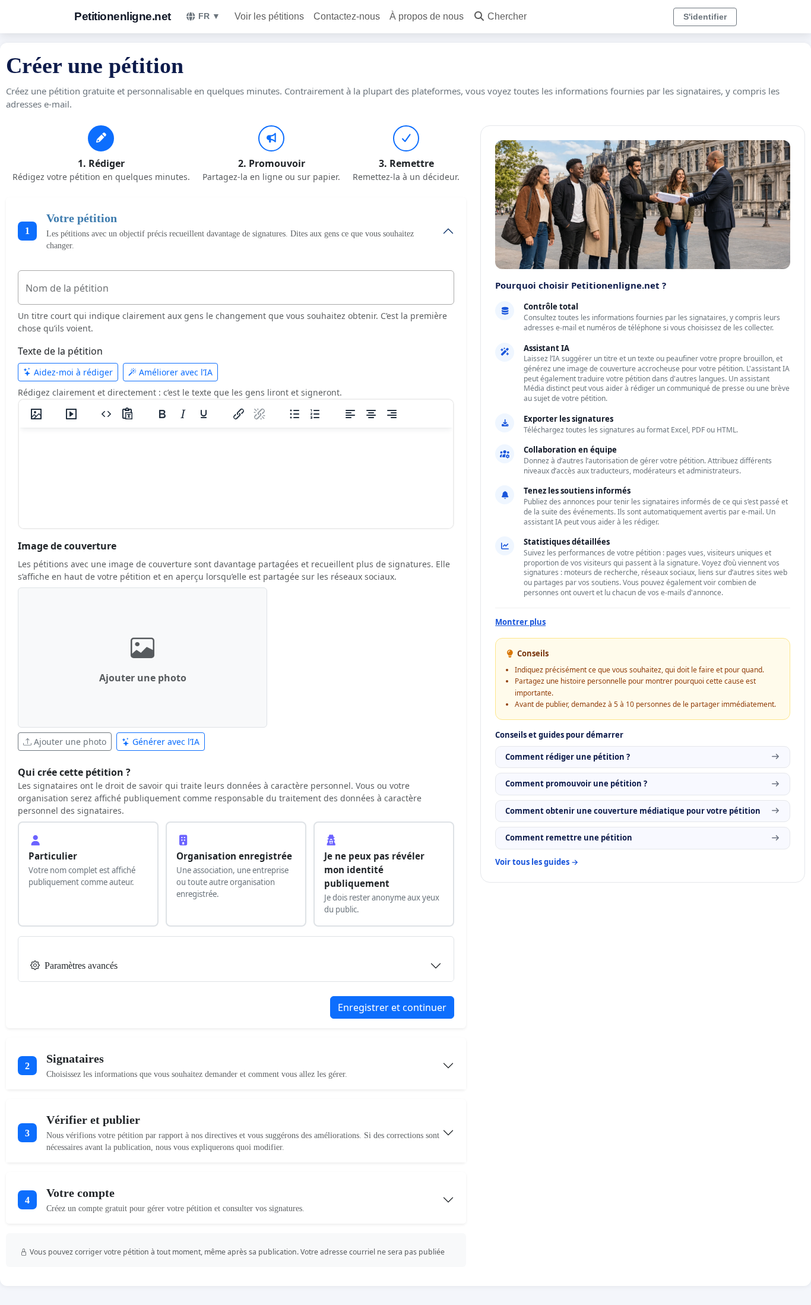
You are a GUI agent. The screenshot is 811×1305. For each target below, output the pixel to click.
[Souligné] (204, 414)
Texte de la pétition (60, 351)
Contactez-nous (346, 16)
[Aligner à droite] (392, 414)
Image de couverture (67, 545)
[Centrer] (371, 414)
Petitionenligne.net (122, 16)
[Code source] (106, 414)
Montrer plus (520, 622)
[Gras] (162, 414)
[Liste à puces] (294, 414)
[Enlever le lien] (259, 414)
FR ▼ (209, 16)
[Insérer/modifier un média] (71, 414)
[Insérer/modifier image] (36, 414)
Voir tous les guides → (536, 862)
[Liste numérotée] (315, 414)
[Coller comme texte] (127, 414)
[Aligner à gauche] (350, 414)
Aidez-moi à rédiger (72, 372)
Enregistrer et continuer (392, 1007)
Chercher (507, 16)
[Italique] (183, 414)
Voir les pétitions (269, 16)
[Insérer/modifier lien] (239, 414)
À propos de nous (426, 16)
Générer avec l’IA (164, 741)
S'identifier (705, 16)
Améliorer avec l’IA (175, 372)
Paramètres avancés (81, 965)
